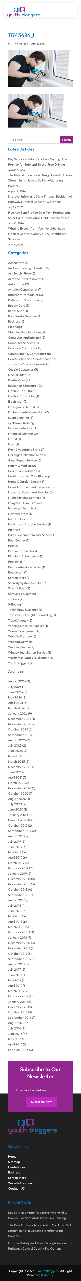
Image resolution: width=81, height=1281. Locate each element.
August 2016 (16, 1023)
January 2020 (18, 815)
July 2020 (15, 804)
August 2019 (16, 836)
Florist (12, 439)
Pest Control (17, 540)
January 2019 (17, 873)
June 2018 (15, 911)
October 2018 (18, 889)
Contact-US (16, 1188)
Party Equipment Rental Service (30, 535)
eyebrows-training (21, 423)
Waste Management (22, 631)
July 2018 (14, 905)
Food (11, 444)
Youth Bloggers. (48, 1271)
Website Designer (20, 636)
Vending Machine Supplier (26, 626)
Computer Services (21, 343)
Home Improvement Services (28, 487)
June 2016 (15, 1034)
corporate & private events (27, 364)
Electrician (15, 401)
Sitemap (14, 1162)
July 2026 (15, 687)
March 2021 (16, 783)
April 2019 (15, 857)
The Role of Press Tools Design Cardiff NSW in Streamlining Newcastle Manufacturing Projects (40, 180)
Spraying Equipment (22, 594)
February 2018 (18, 932)
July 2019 (14, 841)
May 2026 (15, 697)
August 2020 (17, 799)
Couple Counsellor (21, 369)
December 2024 (19, 767)
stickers (13, 599)
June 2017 (15, 975)
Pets (11, 546)
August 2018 (16, 900)
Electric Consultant (21, 391)
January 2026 (18, 713)
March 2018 (16, 927)
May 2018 (14, 916)
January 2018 (17, 937)
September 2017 (19, 959)
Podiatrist (15, 561)
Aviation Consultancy (23, 289)
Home (12, 1156)
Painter (13, 530)
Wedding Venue (19, 647)
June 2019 (15, 847)
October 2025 (18, 729)
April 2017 (15, 985)
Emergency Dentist (21, 407)
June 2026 (15, 692)
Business (14, 321)
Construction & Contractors (27, 354)
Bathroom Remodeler (23, 295)
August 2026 (17, 681)
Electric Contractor (21, 396)
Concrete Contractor (23, 348)
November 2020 (19, 788)
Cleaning (14, 327)
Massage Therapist (21, 508)
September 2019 (19, 831)
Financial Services (20, 434)
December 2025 (19, 719)
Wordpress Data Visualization (28, 658)
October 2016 (18, 1012)
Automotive (16, 284)
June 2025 (15, 751)
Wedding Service (20, 642)
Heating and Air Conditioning (28, 476)
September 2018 (19, 895)
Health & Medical (20, 466)
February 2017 (18, 996)
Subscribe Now (41, 1102)
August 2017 (16, 964)
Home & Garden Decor (24, 481)
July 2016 (14, 1028)
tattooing (14, 604)
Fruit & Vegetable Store (24, 449)
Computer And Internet (24, 337)
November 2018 (19, 884)
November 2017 (19, 948)
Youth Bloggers (18, 663)
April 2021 (15, 777)
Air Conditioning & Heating (26, 268)
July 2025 (15, 745)
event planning (18, 417)
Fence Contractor (20, 428)
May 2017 (14, 980)
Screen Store (17, 578)
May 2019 (14, 852)
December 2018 (19, 879)
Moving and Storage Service (27, 524)
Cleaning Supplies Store (24, 332)
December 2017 (19, 943)
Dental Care (16, 380)
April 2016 (15, 1044)
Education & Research (23, 385)
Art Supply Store (19, 273)
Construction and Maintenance (29, 359)
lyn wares (20, 43)
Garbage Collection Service (27, 455)
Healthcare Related (21, 471)
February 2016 (18, 1050)
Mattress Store (18, 514)
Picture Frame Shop (22, 551)
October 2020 (18, 793)
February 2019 (18, 868)
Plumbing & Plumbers (23, 556)
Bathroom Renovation (23, 300)
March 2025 (16, 761)
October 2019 (18, 825)
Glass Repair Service (22, 460)
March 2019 (16, 863)
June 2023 (15, 772)
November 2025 (19, 724)
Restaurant (16, 572)
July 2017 (14, 969)
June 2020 (15, 809)
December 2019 (19, 820)
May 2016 (14, 1039)
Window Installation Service (27, 652)
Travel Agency (18, 620)
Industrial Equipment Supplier (28, 492)
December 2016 (19, 1007)
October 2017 (17, 954)
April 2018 (15, 922)
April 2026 (15, 703)
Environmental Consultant (26, 412)
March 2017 (16, 991)
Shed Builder (17, 588)
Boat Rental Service (22, 316)
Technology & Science (23, 610)
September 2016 (19, 1017)
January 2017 (17, 1002)
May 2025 (15, 756)
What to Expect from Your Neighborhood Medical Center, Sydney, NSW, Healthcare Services (37, 233)
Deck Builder (17, 375)
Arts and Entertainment (24, 279)
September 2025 (20, 735)
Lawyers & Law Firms (23, 503)
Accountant (16, 263)
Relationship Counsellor (24, 567)
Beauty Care (16, 305)
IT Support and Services (24, 498)
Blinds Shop (16, 311)
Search (66, 139)
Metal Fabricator (20, 519)
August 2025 (17, 740)
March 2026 (16, 708)
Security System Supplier (25, 583)
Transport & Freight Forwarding (30, 615)
